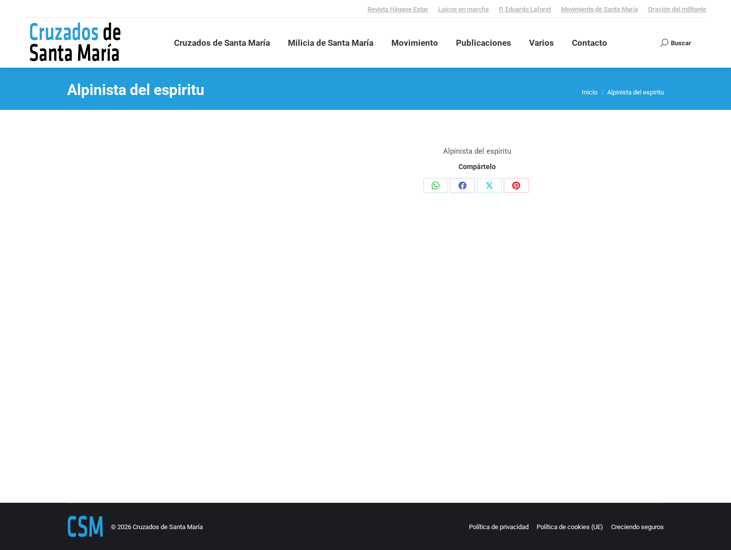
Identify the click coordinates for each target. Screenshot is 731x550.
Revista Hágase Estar (397, 9)
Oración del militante (677, 9)
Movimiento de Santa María (599, 9)
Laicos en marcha (463, 9)
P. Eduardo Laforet (525, 9)
